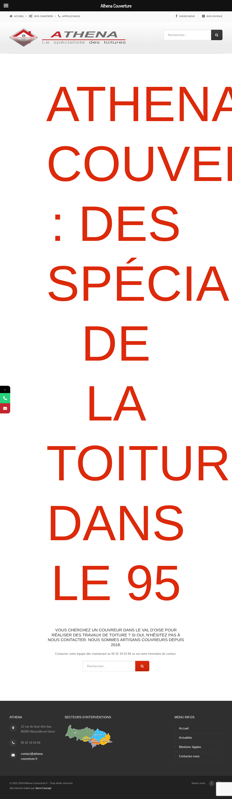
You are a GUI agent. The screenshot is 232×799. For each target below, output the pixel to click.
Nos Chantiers (43, 16)
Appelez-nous (71, 16)
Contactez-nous (189, 756)
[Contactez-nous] (5, 408)
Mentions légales (190, 747)
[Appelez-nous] (5, 398)
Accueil (19, 16)
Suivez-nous (187, 16)
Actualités (185, 737)
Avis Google (214, 16)
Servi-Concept (43, 788)
